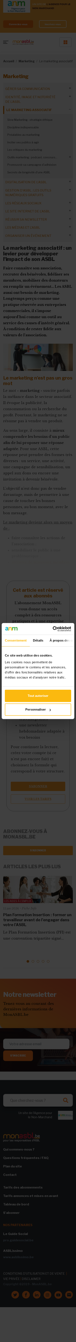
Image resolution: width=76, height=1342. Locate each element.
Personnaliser (35, 709)
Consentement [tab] (16, 640)
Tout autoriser (38, 695)
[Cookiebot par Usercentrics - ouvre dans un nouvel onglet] (53, 629)
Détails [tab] (38, 640)
